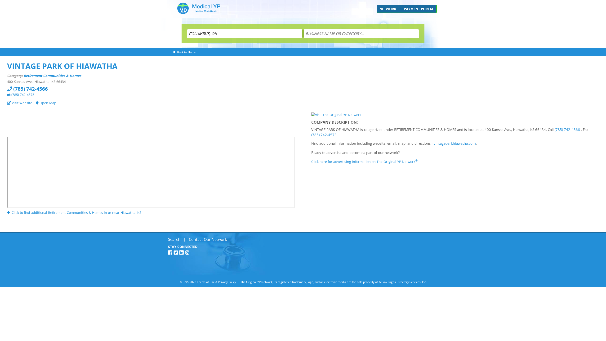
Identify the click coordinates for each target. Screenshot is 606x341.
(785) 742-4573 (22, 94)
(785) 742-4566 (30, 88)
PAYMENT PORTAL (419, 9)
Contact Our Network (208, 239)
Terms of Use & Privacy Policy (216, 282)
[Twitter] (176, 252)
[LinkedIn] (182, 252)
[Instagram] (188, 252)
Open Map (47, 103)
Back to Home (185, 52)
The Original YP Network (256, 282)
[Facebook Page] (171, 252)
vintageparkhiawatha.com (455, 143)
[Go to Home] (198, 10)
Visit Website (21, 103)
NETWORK (387, 9)
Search (174, 239)
